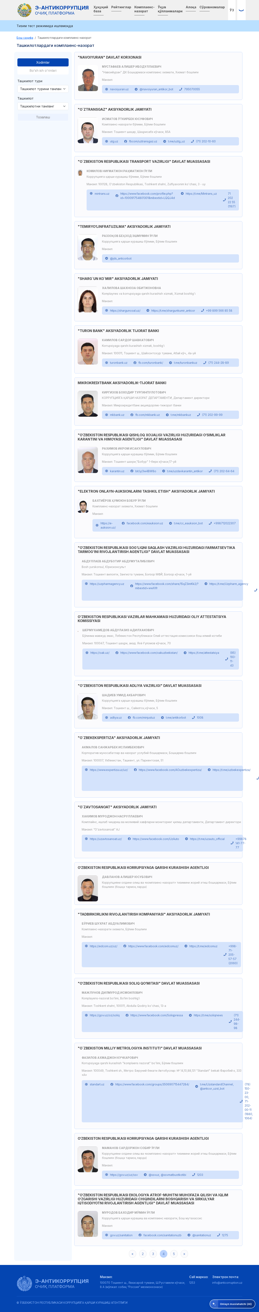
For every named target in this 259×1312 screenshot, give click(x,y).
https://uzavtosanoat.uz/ (106, 839)
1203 (200, 1174)
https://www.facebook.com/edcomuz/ (153, 946)
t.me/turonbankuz (185, 362)
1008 (200, 717)
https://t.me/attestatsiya (204, 652)
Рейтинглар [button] (121, 7)
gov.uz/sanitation (121, 1235)
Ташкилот (25, 98)
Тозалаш (43, 117)
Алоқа (191, 7)
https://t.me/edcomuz (203, 946)
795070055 (192, 89)
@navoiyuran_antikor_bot (156, 89)
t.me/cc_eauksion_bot (188, 523)
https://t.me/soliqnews (208, 1015)
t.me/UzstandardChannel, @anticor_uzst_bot (217, 1086)
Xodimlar (43, 62)
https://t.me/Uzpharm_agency (228, 584)
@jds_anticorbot (121, 258)
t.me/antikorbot (176, 717)
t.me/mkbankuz (181, 414)
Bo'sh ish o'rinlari (43, 70)
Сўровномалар (212, 7)
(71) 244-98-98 (237, 1021)
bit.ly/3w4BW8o (145, 471)
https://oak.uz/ (99, 652)
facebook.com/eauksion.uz (145, 523)
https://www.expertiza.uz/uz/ (109, 770)
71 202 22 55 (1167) (232, 200)
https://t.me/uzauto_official (207, 839)
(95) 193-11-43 (233, 659)
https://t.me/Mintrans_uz (201, 193)
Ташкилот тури (29, 81)
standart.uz (97, 1084)
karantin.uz (117, 471)
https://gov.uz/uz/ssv (124, 1174)
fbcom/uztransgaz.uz (143, 141)
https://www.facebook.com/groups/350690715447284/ (152, 1084)
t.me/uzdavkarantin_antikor (185, 471)
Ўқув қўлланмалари (170, 9)
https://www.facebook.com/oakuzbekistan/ (149, 652)
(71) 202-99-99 (212, 414)
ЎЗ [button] (232, 10)
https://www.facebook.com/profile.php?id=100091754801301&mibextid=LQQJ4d (147, 196)
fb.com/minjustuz (144, 717)
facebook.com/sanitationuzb (162, 1235)
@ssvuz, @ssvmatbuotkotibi (167, 1174)
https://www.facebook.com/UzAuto (156, 839)
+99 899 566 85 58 (219, 310)
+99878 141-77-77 (241, 843)
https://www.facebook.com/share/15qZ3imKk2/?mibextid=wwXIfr (166, 586)
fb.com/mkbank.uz (147, 414)
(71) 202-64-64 (224, 471)
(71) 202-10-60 (206, 141)
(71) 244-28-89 (218, 362)
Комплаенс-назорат (144, 9)
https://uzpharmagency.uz (107, 584)
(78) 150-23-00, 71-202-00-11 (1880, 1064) (249, 1101)
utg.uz (114, 141)
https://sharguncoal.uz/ (125, 310)
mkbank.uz (117, 414)
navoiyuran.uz (119, 89)
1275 (225, 1235)
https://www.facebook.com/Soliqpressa (157, 1015)
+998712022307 (225, 523)
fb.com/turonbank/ (150, 362)
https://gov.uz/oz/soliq (105, 1015)
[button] (241, 10)
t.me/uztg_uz (176, 141)
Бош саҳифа (25, 37)
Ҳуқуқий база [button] (100, 9)
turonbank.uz (118, 362)
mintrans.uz (102, 193)
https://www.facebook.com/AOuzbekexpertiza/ (170, 770)
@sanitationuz (201, 1235)
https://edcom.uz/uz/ (103, 946)
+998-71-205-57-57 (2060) (233, 954)
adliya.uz (116, 717)
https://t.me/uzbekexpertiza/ (232, 770)
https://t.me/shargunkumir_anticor (173, 310)
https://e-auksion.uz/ (108, 525)
